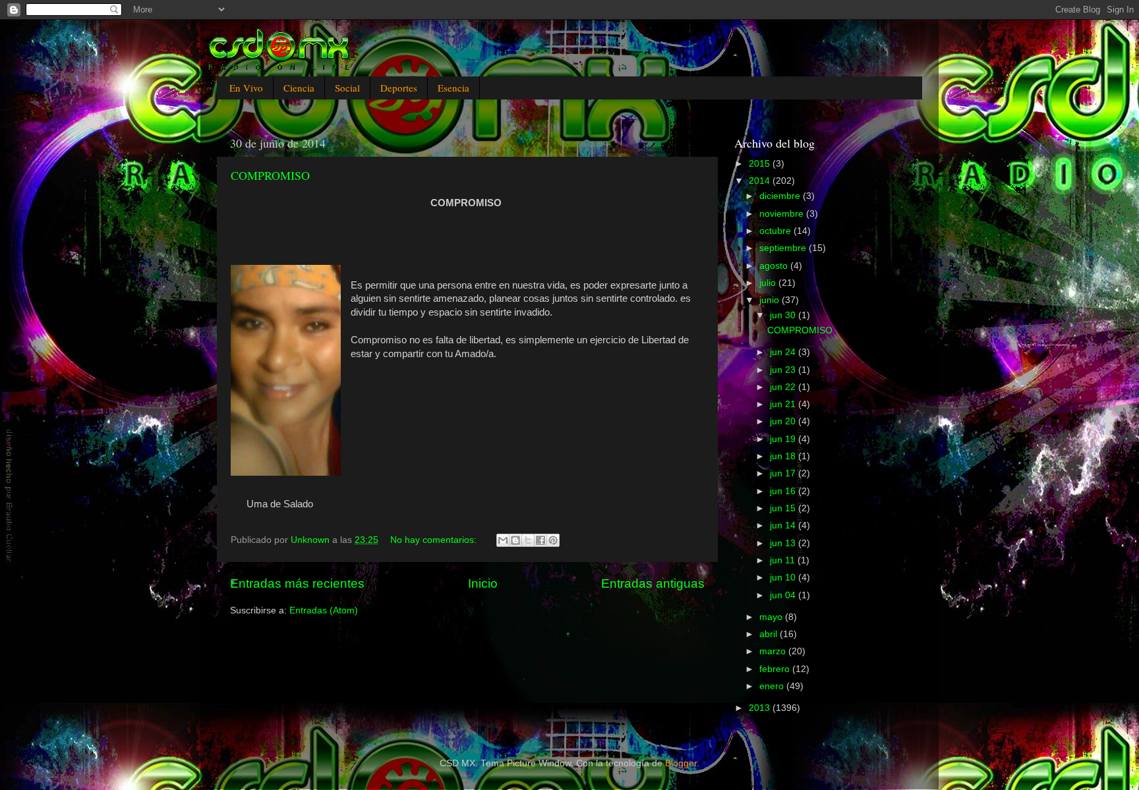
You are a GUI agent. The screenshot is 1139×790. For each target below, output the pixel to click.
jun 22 (784, 387)
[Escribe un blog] (515, 540)
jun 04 (784, 595)
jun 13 (784, 543)
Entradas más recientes (297, 583)
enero (772, 686)
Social (347, 87)
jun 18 (784, 456)
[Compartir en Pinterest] (553, 540)
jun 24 (784, 352)
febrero (775, 669)
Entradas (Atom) (323, 610)
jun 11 (784, 560)
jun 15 (784, 508)
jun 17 (784, 473)
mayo (772, 617)
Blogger (681, 763)
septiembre (784, 248)
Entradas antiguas (653, 583)
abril (769, 634)
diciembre (781, 196)
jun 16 (784, 491)
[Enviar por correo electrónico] (503, 540)
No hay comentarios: (434, 540)
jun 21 (784, 404)
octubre (776, 231)
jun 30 (784, 315)
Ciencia (298, 87)
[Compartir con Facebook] (540, 540)
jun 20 (784, 421)
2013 (761, 708)
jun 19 (784, 439)
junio (770, 300)
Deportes (398, 87)
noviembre (782, 214)
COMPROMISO (270, 175)
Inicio (483, 583)
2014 (761, 181)
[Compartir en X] (528, 540)
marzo (773, 651)
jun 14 (784, 525)
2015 (761, 164)
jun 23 (784, 370)
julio (768, 283)
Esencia (453, 87)
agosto (774, 266)
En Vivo (246, 87)
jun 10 (784, 577)
